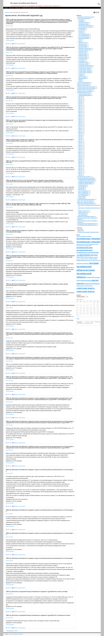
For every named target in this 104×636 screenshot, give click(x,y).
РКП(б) (78, 257)
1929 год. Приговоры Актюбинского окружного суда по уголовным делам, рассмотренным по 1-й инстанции (39, 558)
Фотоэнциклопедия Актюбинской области (86, 223)
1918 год (80, 99)
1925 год (80, 119)
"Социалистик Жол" (82, 54)
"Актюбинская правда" (83, 22)
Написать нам (17, 7)
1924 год (80, 116)
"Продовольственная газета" (85, 48)
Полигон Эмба (81, 196)
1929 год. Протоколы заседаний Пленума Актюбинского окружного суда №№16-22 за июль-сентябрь (37, 591)
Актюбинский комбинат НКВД (85, 245)
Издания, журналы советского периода (86, 86)
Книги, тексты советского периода (85, 200)
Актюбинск (83, 236)
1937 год (80, 153)
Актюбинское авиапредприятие (85, 182)
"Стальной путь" (82, 59)
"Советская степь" (82, 51)
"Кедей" (80, 39)
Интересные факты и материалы (85, 89)
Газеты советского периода (83, 18)
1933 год (80, 142)
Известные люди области (83, 83)
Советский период (82, 213)
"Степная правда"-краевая (84, 68)
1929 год (9, 251)
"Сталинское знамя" (83, 56)
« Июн (78, 318)
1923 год (80, 113)
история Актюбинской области (88, 266)
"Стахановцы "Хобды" (83, 62)
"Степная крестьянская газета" (85, 65)
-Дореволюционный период (84, 94)
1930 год (9, 43)
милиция (83, 280)
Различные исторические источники (85, 203)
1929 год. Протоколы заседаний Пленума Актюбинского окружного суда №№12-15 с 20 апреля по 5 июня (38, 615)
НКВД (92, 255)
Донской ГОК (81, 188)
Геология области (82, 185)
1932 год (80, 139)
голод (78, 260)
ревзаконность (81, 285)
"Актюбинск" (81, 19)
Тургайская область (84, 258)
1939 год (80, 159)
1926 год (80, 122)
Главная (6, 7)
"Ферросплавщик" (82, 76)
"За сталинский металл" (84, 34)
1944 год (80, 173)
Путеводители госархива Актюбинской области (31, 7)
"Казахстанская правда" (83, 37)
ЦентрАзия (79, 321)
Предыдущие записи (11, 630)
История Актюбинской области (23, 3)
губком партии (88, 260)
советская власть (86, 288)
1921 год (80, 108)
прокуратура (87, 283)
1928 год (80, 128)
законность (80, 263)
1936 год (80, 150)
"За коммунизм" (82, 28)
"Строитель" (81, 74)
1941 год (80, 165)
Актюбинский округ (85, 248)
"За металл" (81, 31)
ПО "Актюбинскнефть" (83, 193)
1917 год (80, 96)
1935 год (80, 148)
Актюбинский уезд (83, 252)
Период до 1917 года (83, 210)
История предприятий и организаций (85, 178)
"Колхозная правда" (83, 45)
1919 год (80, 102)
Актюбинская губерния (88, 239)
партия (95, 280)
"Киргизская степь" (82, 42)
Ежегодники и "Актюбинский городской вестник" (89, 205)
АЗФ (78, 236)
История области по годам (83, 92)
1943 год (80, 170)
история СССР (90, 277)
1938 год (80, 156)
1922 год (80, 111)
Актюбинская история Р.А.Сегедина (85, 16)
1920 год (80, 105)
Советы (86, 257)
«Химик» (80, 79)
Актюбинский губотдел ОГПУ (83, 244)
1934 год (80, 145)
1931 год (80, 136)
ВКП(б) (82, 255)
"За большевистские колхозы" (85, 25)
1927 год (80, 125)
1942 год (80, 168)
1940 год (80, 162)
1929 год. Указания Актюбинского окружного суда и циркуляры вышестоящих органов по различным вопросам (40, 305)
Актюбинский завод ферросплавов (86, 179)
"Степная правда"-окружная (84, 71)
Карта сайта (11, 7)
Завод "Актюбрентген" (83, 190)
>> (98, 12)
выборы (91, 258)
